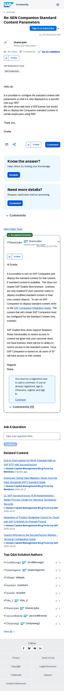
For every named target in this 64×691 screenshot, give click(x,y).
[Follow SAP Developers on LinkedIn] (40, 648)
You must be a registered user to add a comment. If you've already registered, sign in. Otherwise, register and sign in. (31, 386)
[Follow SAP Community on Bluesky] (29, 648)
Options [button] (58, 28)
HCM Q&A (11, 12)
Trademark (15, 675)
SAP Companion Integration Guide (32, 308)
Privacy (16, 658)
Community (22, 4)
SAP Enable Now (12, 71)
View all (8, 631)
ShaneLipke (20, 42)
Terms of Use (48, 658)
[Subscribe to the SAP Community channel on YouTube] (35, 648)
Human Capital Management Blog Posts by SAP (32, 508)
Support (48, 675)
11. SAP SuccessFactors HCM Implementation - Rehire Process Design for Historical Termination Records (30, 500)
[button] (6, 58)
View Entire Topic (13, 229)
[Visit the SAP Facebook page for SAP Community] (23, 648)
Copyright (16, 666)
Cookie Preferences (16, 683)
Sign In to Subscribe (43, 28)
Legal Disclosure (48, 666)
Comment (53, 144)
